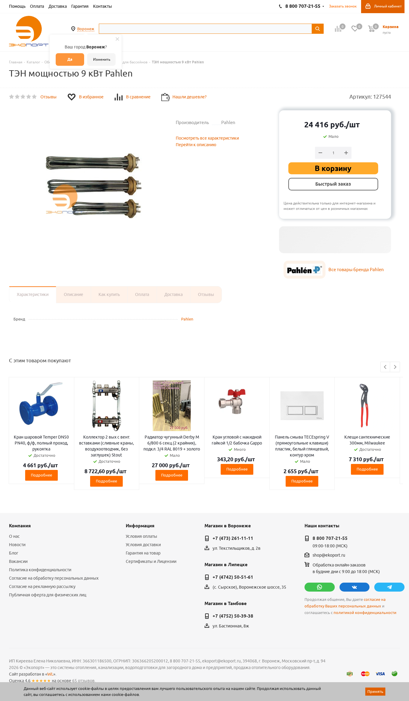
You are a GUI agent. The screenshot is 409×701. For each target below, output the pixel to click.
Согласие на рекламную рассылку (42, 586)
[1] (12, 96)
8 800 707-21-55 (330, 538)
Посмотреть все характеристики (207, 138)
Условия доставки (143, 544)
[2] (17, 96)
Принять (375, 691)
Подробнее (41, 475)
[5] (34, 96)
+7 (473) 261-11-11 (233, 538)
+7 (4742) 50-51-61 (233, 577)
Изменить (101, 59)
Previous (385, 367)
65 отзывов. (84, 680)
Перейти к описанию (196, 144)
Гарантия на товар (143, 553)
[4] (29, 96)
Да (69, 59)
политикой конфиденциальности (365, 612)
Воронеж (85, 28)
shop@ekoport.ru (329, 555)
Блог (13, 553)
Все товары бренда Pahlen (356, 269)
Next (395, 367)
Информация (140, 526)
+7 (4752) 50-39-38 (233, 616)
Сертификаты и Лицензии (151, 561)
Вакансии (18, 561)
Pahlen (187, 319)
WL (50, 674)
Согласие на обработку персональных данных (54, 578)
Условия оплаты (141, 536)
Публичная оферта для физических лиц (47, 594)
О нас (14, 536)
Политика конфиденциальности (40, 569)
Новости (17, 544)
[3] (23, 96)
